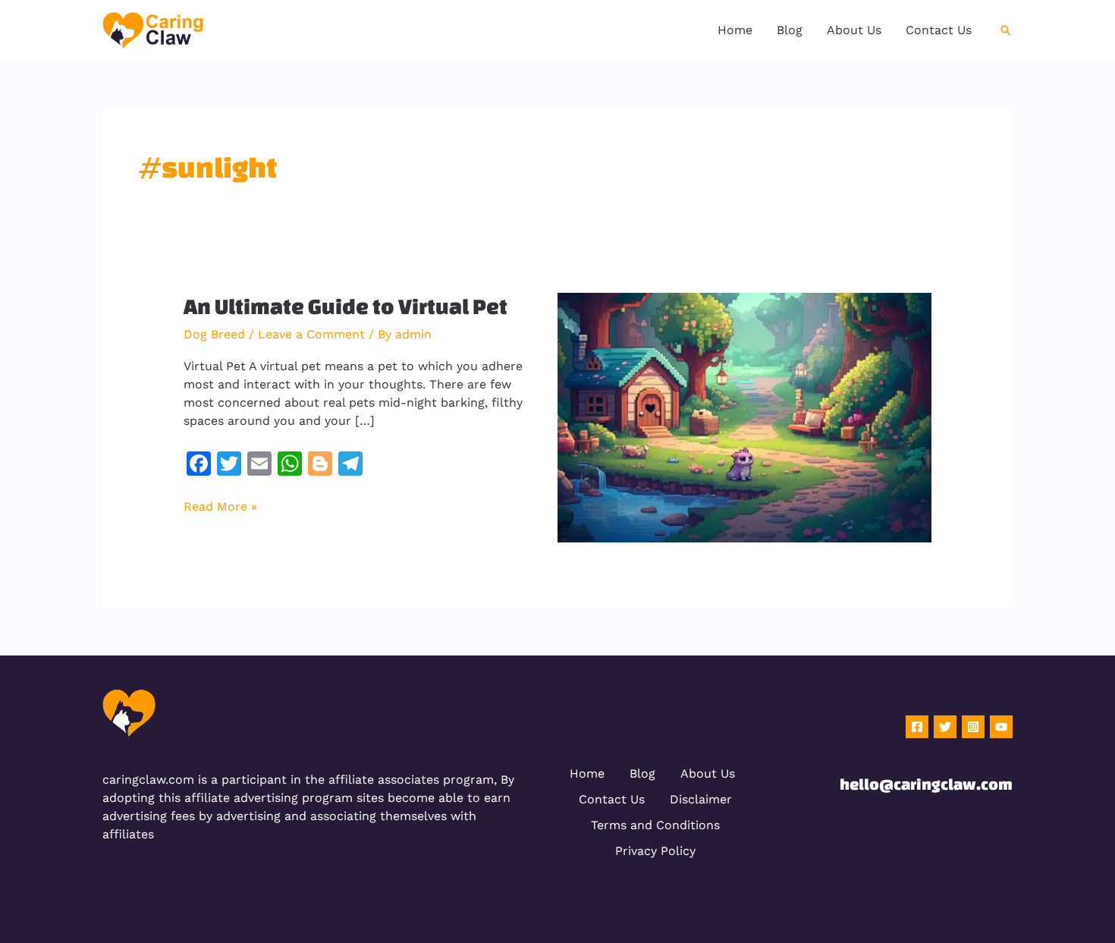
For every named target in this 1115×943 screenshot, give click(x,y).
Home (587, 773)
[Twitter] (945, 726)
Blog (642, 773)
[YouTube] (1001, 726)
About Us (707, 773)
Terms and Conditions (655, 825)
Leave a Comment (311, 334)
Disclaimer (701, 799)
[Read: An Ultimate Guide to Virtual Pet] (744, 416)
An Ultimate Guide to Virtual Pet (345, 306)
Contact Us (612, 799)
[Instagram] (973, 726)
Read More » (220, 506)
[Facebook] (917, 726)
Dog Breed (214, 334)
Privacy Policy (655, 851)
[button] (1006, 30)
